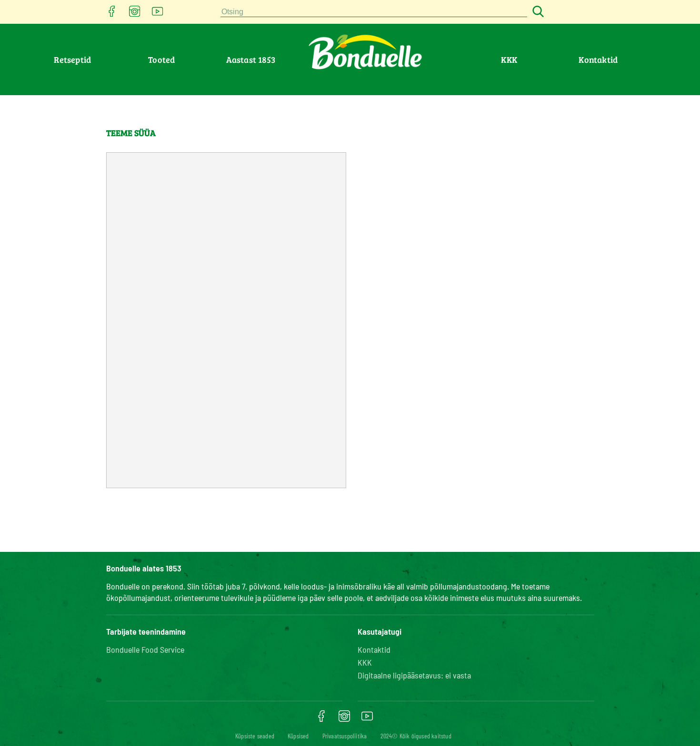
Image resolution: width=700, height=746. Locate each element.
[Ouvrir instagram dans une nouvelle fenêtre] (134, 14)
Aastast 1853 (250, 59)
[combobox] (373, 12)
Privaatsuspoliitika (344, 736)
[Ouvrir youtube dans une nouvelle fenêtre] (157, 14)
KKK (509, 59)
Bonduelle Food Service (145, 649)
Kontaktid (598, 59)
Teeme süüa (131, 132)
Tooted (161, 59)
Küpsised (298, 736)
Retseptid (72, 59)
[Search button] (536, 12)
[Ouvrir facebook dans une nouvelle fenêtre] (112, 14)
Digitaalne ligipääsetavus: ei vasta (414, 675)
